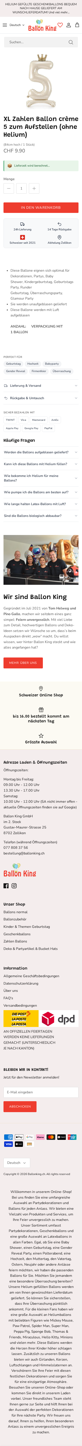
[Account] (67, 25)
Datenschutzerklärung (20, 983)
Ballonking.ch (36, 1174)
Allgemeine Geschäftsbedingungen (31, 976)
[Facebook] (6, 885)
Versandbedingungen (20, 1005)
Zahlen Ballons (15, 941)
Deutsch (15, 25)
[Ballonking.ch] (42, 25)
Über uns (10, 990)
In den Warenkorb (41, 207)
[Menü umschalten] (5, 25)
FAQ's (8, 998)
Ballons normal (15, 912)
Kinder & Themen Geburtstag (26, 926)
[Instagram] (14, 885)
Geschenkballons (17, 934)
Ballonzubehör (14, 919)
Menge (9, 179)
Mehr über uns (23, 663)
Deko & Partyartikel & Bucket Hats (30, 948)
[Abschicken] (70, 42)
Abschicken (20, 1106)
